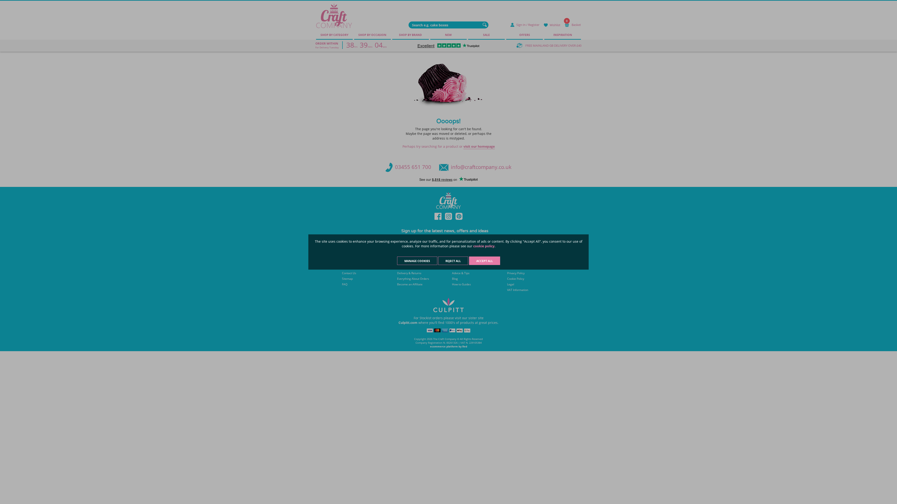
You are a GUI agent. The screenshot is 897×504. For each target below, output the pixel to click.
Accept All (484, 261)
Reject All (453, 261)
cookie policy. (484, 246)
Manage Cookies (417, 261)
